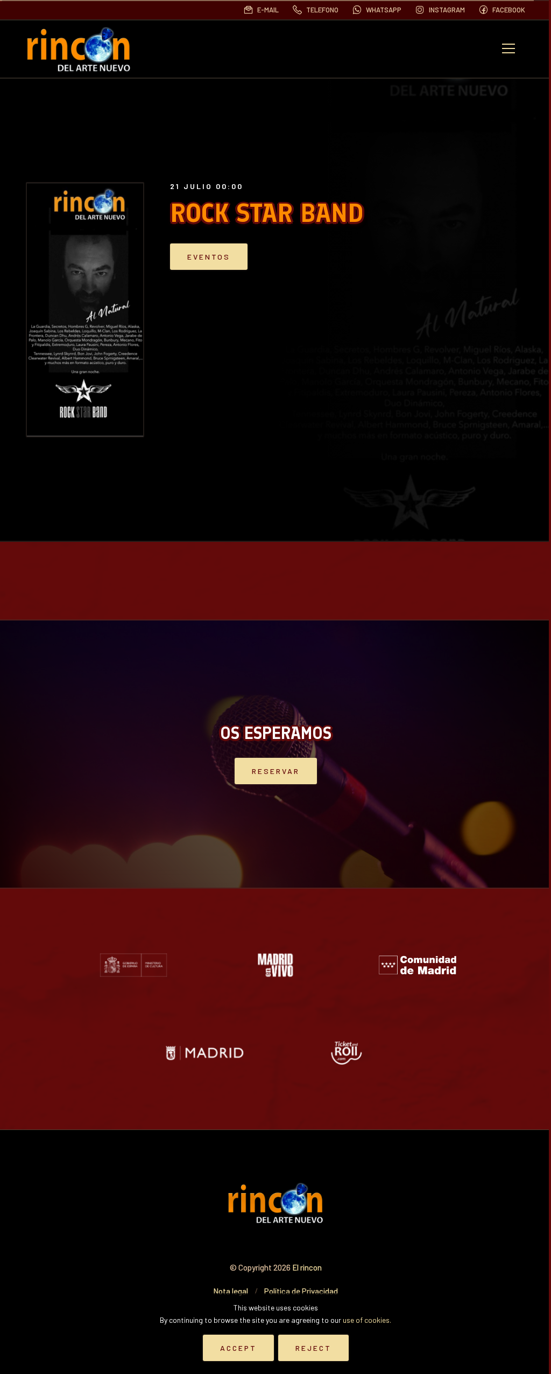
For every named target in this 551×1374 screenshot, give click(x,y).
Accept (238, 1347)
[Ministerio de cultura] (133, 964)
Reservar (276, 771)
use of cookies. (367, 1319)
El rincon (307, 1267)
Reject (313, 1347)
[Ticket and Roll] (346, 1052)
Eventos (208, 256)
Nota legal (230, 1291)
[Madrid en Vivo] (275, 964)
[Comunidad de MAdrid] (417, 964)
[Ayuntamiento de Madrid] (204, 1052)
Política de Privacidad (301, 1291)
